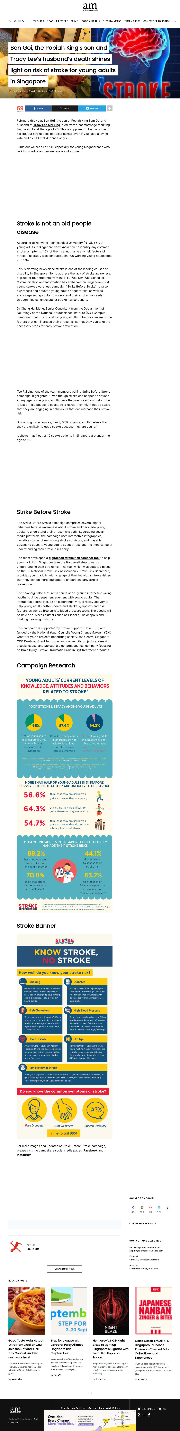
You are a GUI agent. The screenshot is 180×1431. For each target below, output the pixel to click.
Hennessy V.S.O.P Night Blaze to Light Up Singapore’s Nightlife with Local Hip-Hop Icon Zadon (111, 1349)
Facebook (90, 1150)
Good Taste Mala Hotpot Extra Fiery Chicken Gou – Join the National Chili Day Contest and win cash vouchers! (26, 1349)
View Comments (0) (65, 1269)
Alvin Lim (65, 1408)
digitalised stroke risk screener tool (74, 558)
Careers (92, 1408)
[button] (9, 21)
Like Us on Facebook (142, 1223)
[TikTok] (167, 1209)
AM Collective (79, 1408)
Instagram (24, 1155)
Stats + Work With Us (109, 1408)
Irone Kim (33, 1249)
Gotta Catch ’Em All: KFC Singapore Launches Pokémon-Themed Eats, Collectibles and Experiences (152, 1349)
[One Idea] (90, 1420)
